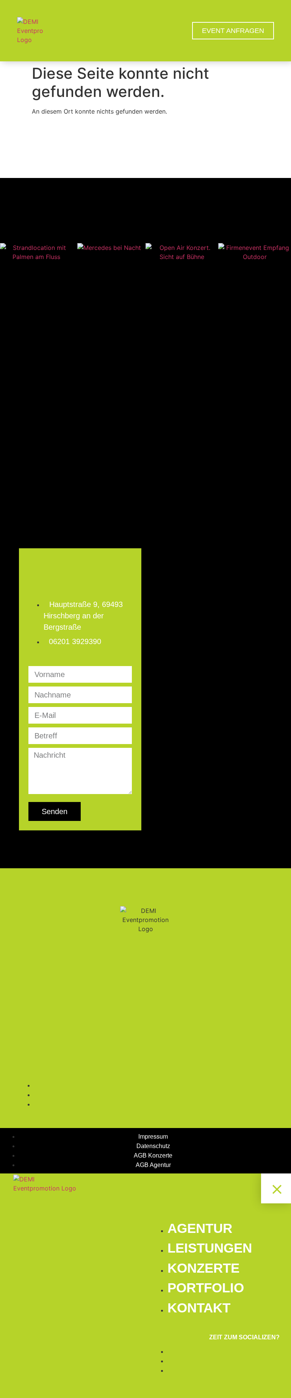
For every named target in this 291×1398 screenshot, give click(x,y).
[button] (7, 252)
